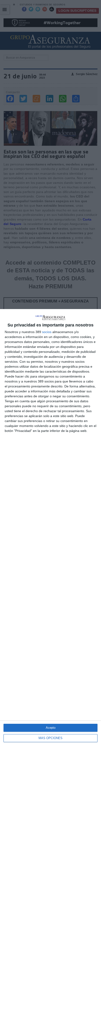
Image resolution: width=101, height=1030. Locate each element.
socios (46, 332)
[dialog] (50, 669)
